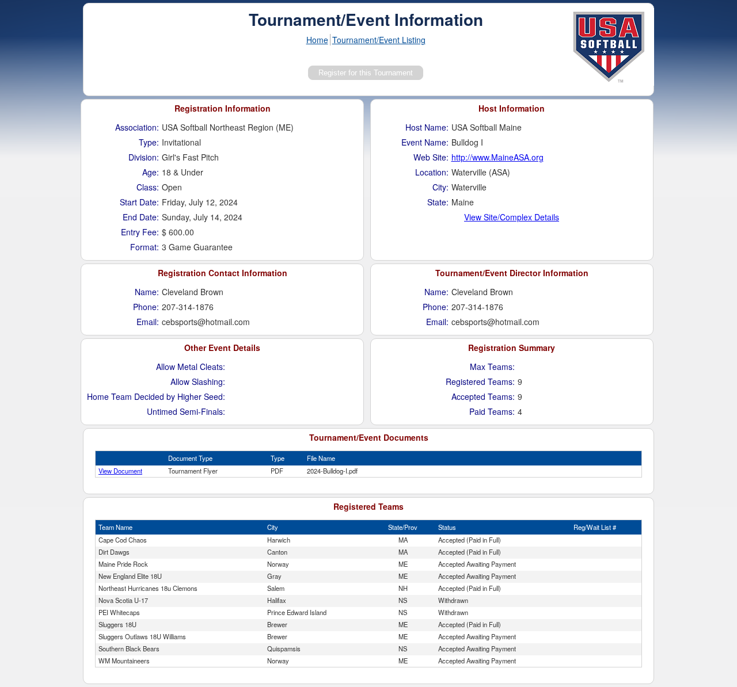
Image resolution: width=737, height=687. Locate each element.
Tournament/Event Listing (379, 39)
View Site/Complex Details (511, 217)
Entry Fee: (140, 232)
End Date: (141, 217)
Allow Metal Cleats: (190, 366)
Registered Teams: (480, 381)
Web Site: (431, 157)
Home (317, 39)
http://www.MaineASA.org (497, 157)
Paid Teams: (492, 411)
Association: (137, 127)
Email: (147, 321)
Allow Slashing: (197, 381)
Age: (150, 172)
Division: (143, 157)
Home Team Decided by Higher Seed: (156, 396)
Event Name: (425, 142)
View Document (120, 470)
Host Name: (427, 127)
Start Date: (139, 202)
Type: (149, 142)
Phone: (146, 306)
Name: (147, 291)
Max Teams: (492, 366)
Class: (147, 187)
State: (438, 202)
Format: (144, 247)
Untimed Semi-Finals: (186, 411)
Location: (432, 172)
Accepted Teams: (483, 396)
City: (440, 187)
